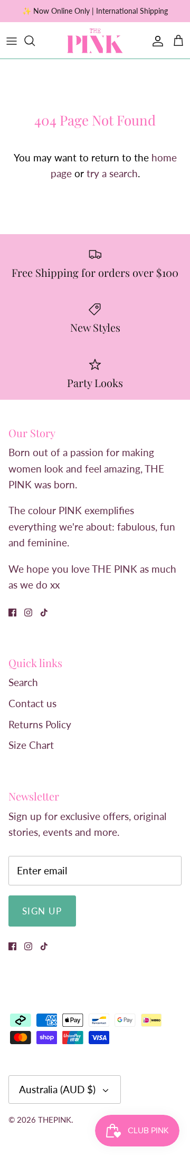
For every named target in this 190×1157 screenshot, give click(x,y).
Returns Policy (39, 724)
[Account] (155, 40)
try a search (112, 173)
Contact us (32, 703)
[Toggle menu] (11, 40)
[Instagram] (28, 612)
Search (23, 682)
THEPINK (54, 1119)
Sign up (42, 911)
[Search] (34, 40)
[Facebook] (12, 612)
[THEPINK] (95, 40)
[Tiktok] (44, 612)
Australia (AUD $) (57, 1089)
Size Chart (31, 745)
